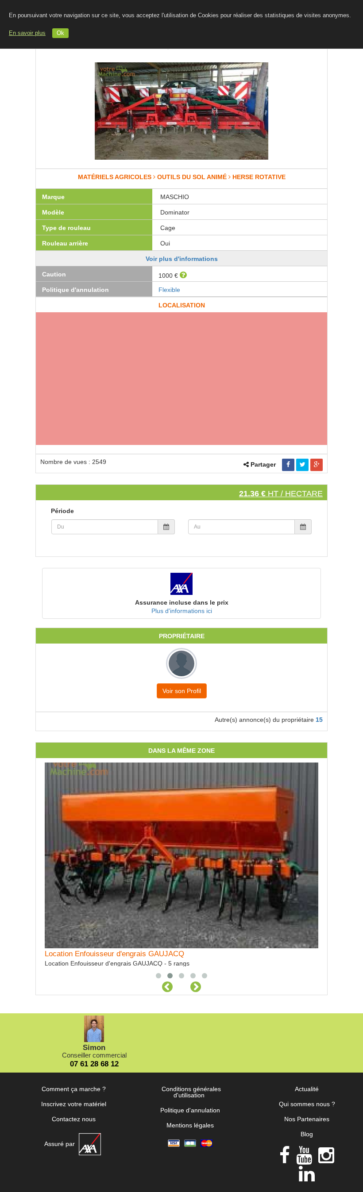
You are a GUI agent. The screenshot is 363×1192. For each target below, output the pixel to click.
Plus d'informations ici (181, 610)
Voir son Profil (181, 690)
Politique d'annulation (190, 1110)
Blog (307, 1134)
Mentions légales (190, 1125)
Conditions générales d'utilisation (191, 1092)
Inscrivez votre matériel (73, 1104)
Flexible (169, 289)
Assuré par (60, 1143)
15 (319, 719)
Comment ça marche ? (74, 1088)
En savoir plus (27, 33)
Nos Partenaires (306, 1119)
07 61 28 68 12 (94, 1064)
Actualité (307, 1088)
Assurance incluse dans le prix (181, 602)
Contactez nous (74, 1119)
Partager (263, 464)
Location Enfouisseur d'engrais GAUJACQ (114, 954)
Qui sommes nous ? (307, 1104)
